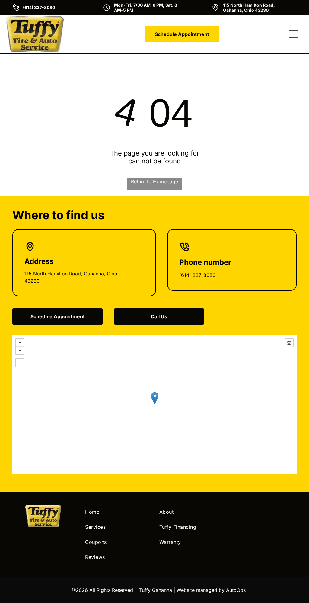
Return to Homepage (154, 181)
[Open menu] (293, 34)
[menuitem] (117, 511)
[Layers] (289, 343)
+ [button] (20, 343)
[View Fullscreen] (20, 363)
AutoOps (236, 590)
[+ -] (154, 404)
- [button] (20, 350)
